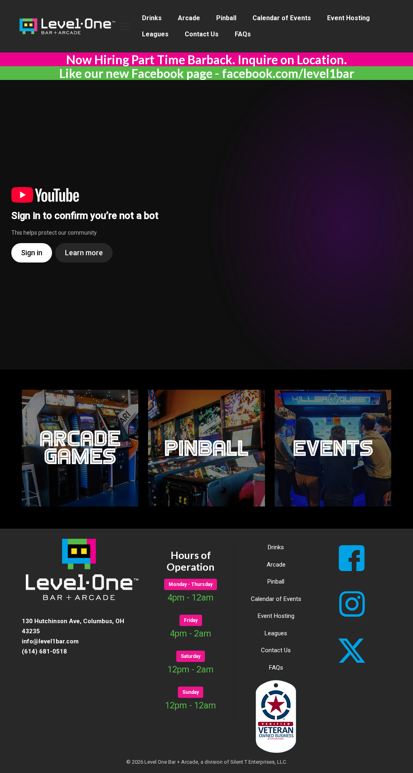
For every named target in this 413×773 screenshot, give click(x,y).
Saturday (190, 656)
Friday (191, 620)
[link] (80, 448)
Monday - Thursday (191, 584)
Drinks (276, 547)
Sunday (190, 692)
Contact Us (276, 650)
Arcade (276, 564)
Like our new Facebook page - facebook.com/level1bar (206, 73)
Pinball (275, 581)
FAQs (276, 667)
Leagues (276, 633)
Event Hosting (276, 616)
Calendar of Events (276, 599)
